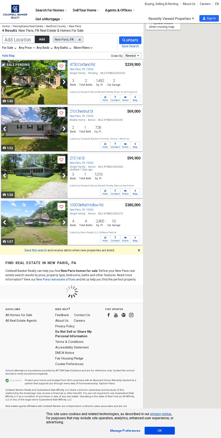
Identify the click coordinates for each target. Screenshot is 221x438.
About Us (189, 3)
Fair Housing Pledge (69, 358)
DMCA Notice (64, 353)
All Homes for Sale (18, 315)
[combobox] (9, 48)
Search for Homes (50, 10)
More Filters (82, 47)
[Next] (64, 82)
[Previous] (4, 82)
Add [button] (42, 39)
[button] (209, 18)
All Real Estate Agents (21, 321)
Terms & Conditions (69, 342)
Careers (205, 3)
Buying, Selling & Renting (161, 3)
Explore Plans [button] (107, 383)
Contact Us (82, 315)
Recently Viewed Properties (170, 18)
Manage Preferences (125, 430)
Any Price (25, 47)
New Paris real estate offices (56, 279)
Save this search (35, 250)
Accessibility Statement (72, 347)
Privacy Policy (65, 326)
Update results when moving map (161, 24)
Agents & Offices (118, 10)
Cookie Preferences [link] (69, 364)
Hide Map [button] (8, 55)
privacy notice (160, 414)
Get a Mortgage (47, 19)
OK (160, 430)
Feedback (62, 315)
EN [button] (217, 4)
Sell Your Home (85, 10)
